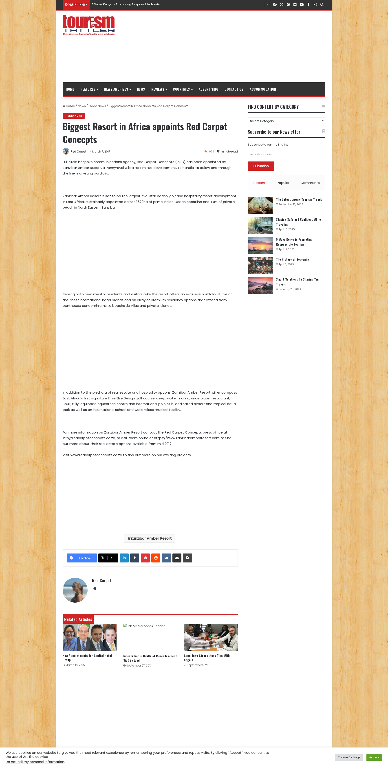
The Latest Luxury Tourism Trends (299, 199)
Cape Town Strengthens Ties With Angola (207, 657)
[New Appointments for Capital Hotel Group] (90, 637)
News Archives (116, 89)
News (141, 89)
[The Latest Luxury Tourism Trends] (260, 205)
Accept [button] (374, 757)
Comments (310, 182)
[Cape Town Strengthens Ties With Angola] (211, 637)
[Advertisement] (238, 46)
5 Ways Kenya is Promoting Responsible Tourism (294, 241)
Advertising (208, 89)
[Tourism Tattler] (89, 25)
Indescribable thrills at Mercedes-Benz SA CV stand (150, 658)
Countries (181, 89)
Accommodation (263, 89)
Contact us (234, 89)
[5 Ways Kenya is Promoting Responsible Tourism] (260, 245)
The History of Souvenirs (109, 4)
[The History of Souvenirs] (260, 265)
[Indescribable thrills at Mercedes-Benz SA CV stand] (150, 638)
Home (70, 89)
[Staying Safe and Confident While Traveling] (260, 225)
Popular (283, 182)
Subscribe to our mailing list (268, 144)
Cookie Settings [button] (348, 757)
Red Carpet (78, 151)
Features (88, 89)
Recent (260, 182)
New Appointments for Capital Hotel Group (87, 657)
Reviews (157, 89)
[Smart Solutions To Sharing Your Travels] (260, 285)
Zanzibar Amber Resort (151, 538)
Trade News (97, 106)
